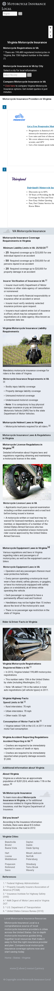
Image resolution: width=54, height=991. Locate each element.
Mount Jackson (33, 853)
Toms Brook (32, 867)
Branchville (10, 842)
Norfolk (30, 856)
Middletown (11, 859)
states (13, 968)
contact (31, 968)
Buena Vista (11, 848)
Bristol (8, 845)
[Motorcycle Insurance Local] (4, 3)
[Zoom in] (50, 28)
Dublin (29, 845)
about (22, 968)
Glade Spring (32, 848)
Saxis (8, 870)
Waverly (30, 870)
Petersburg (31, 859)
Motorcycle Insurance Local (24, 6)
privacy (40, 968)
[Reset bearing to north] (50, 36)
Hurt (7, 853)
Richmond (10, 867)
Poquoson (10, 864)
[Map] (27, 29)
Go (20, 13)
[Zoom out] (50, 32)
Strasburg (31, 864)
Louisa (8, 856)
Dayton (29, 842)
